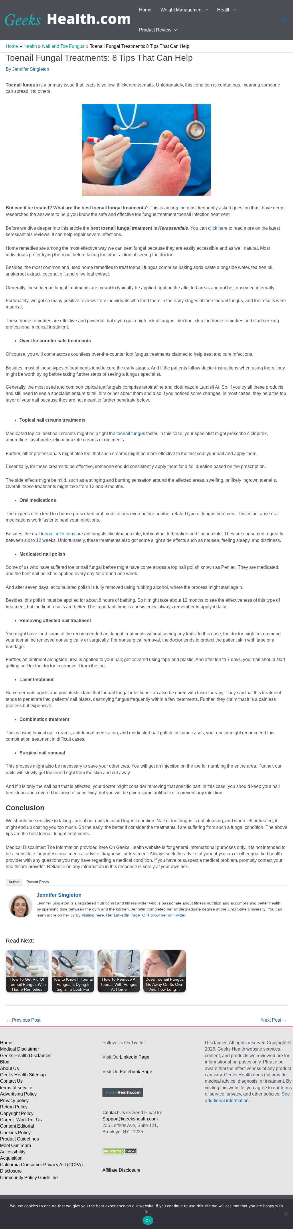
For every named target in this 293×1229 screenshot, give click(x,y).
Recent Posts (37, 882)
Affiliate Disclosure (121, 1170)
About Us (9, 1068)
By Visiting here (90, 915)
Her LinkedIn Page (123, 915)
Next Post (274, 1020)
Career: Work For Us (21, 1119)
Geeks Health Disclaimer (25, 1055)
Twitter (138, 1042)
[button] (205, 10)
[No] (286, 1214)
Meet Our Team (15, 1145)
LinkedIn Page (134, 1057)
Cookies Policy (15, 1132)
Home (6, 1042)
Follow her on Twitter (166, 915)
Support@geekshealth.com (130, 1118)
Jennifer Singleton (59, 895)
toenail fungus (130, 433)
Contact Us (11, 1081)
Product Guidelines (19, 1138)
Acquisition (11, 1158)
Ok (148, 1220)
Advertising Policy (18, 1094)
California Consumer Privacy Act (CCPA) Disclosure (41, 1167)
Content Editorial (17, 1126)
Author (14, 882)
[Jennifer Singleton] (20, 905)
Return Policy (13, 1106)
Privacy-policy (14, 1100)
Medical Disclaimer (19, 1049)
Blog (4, 1061)
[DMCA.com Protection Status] (119, 1151)
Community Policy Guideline (29, 1177)
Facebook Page (136, 1071)
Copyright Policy (16, 1113)
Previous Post (23, 1020)
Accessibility (12, 1151)
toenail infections (58, 533)
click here (218, 228)
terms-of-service (16, 1087)
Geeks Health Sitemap (23, 1074)
